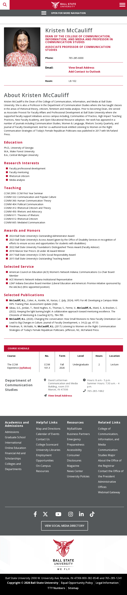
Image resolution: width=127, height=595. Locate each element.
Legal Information (107, 583)
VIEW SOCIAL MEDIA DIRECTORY (64, 526)
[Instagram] (70, 514)
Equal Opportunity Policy (77, 583)
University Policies (78, 476)
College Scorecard (47, 444)
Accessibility (74, 450)
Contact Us (43, 439)
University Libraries (48, 450)
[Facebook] (35, 514)
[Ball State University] (64, 555)
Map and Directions (48, 428)
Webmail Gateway (109, 492)
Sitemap (73, 588)
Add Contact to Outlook (84, 71)
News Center (75, 471)
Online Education (15, 448)
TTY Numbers (56, 588)
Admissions (12, 432)
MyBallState (74, 428)
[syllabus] (25, 367)
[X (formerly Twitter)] (45, 514)
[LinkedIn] (81, 514)
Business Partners (78, 434)
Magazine (73, 466)
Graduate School (15, 437)
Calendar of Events (47, 434)
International (13, 442)
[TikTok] (92, 514)
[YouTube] (58, 514)
